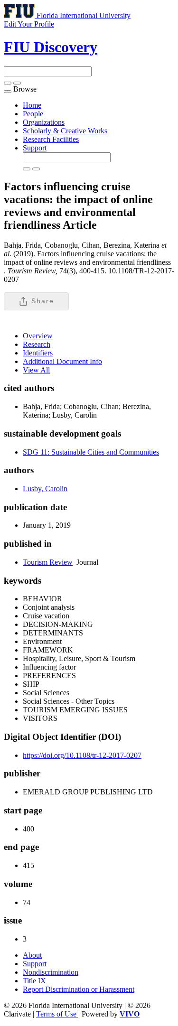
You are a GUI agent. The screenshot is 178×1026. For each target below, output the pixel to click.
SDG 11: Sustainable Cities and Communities (91, 452)
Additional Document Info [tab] (62, 361)
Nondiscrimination (50, 972)
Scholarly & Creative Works (65, 131)
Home (32, 105)
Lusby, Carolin (45, 489)
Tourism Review (48, 562)
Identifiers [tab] (38, 353)
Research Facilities (51, 139)
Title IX (34, 981)
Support (35, 148)
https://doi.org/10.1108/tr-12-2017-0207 (82, 755)
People (33, 114)
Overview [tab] (38, 336)
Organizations (44, 122)
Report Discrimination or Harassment (78, 989)
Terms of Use (57, 1014)
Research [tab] (36, 344)
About (32, 955)
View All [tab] (36, 370)
